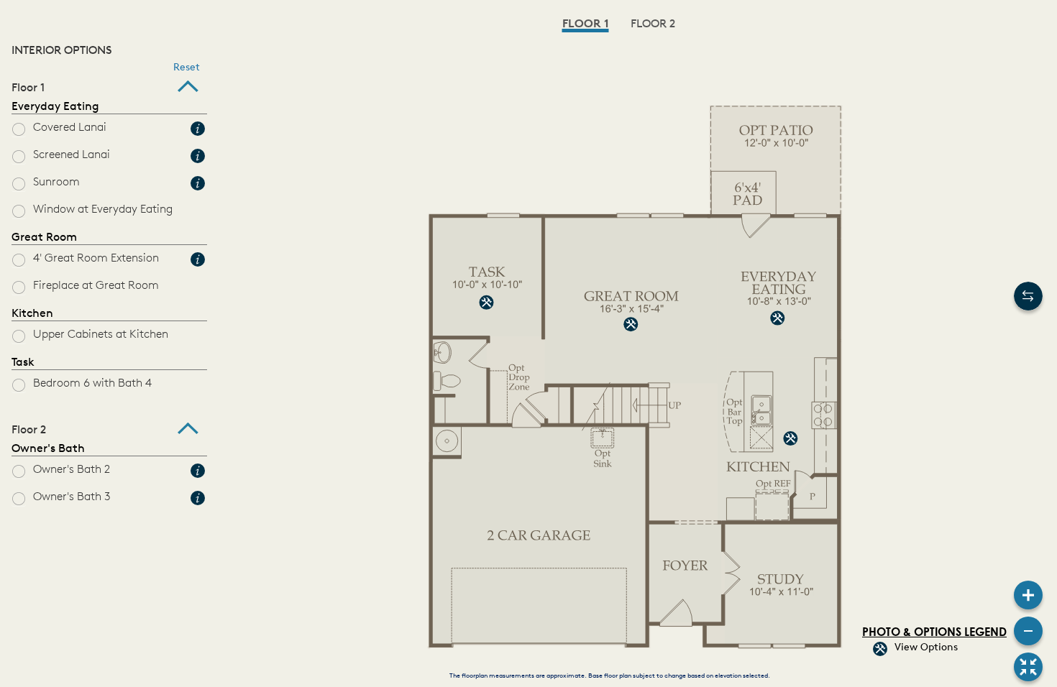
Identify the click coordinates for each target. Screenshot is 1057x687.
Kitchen (32, 314)
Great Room (44, 238)
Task (23, 363)
